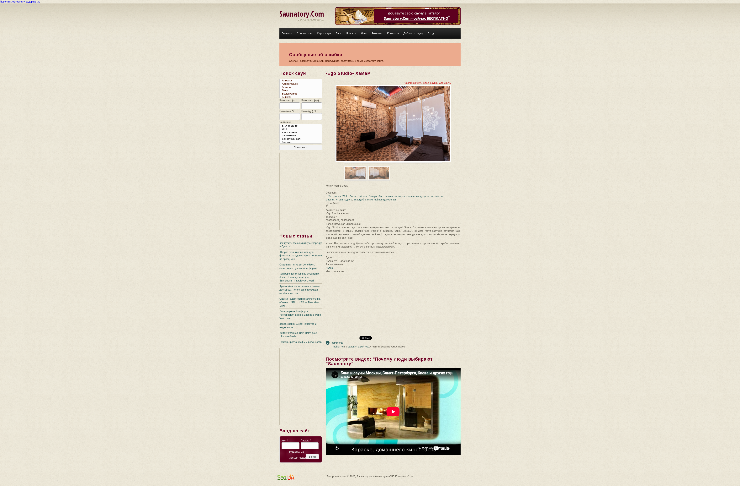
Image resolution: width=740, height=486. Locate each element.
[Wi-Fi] (302, 129)
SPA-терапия (333, 196)
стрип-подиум (344, 199)
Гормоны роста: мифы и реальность (300, 342)
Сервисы (285, 122)
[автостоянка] (302, 132)
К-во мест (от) (287, 100)
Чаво (364, 33)
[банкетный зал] (302, 138)
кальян (410, 196)
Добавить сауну (413, 33)
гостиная (399, 196)
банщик (373, 196)
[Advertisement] (301, 191)
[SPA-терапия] (302, 125)
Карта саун (324, 33)
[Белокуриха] (302, 93)
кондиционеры (424, 196)
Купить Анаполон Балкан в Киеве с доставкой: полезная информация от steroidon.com (300, 290)
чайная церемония (385, 199)
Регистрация (296, 452)
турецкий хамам (363, 199)
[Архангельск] (302, 83)
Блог (338, 33)
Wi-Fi (345, 196)
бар (381, 196)
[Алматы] (302, 80)
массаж (330, 199)
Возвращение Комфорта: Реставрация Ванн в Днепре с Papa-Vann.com (300, 315)
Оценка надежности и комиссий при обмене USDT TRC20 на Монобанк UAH (300, 302)
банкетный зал (358, 196)
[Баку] (302, 90)
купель (439, 196)
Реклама (377, 33)
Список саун (304, 33)
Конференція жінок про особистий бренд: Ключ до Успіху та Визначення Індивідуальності (299, 277)
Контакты (393, 33)
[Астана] (302, 87)
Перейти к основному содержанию (20, 1)
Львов (329, 267)
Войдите (338, 346)
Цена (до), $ (308, 111)
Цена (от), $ (286, 111)
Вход (431, 33)
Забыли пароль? (299, 457)
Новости (351, 33)
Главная (287, 33)
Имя (285, 440)
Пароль (306, 440)
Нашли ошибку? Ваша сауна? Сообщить (427, 82)
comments (337, 342)
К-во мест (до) (310, 100)
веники (389, 196)
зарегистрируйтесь (358, 346)
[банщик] (302, 142)
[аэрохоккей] (302, 135)
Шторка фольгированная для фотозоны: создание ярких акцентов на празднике (300, 255)
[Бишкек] (302, 97)
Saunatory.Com (301, 13)
